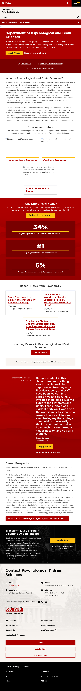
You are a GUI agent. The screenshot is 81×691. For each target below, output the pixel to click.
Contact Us (26, 64)
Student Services (48, 625)
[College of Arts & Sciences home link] (15, 610)
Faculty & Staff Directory (51, 64)
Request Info (40, 655)
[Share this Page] (77, 17)
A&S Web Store (47, 630)
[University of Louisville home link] (6, 3)
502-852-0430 (14, 585)
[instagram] (42, 602)
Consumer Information (49, 676)
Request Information (34, 53)
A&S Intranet (11, 620)
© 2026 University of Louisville (17, 667)
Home (5, 17)
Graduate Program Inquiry (42, 68)
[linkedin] (46, 602)
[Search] (68, 3)
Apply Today (14, 53)
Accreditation (46, 671)
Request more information (49, 452)
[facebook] (39, 602)
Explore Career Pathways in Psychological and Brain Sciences (37, 519)
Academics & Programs (15, 635)
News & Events (11, 625)
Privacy (8, 681)
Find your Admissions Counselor (62, 547)
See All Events (40, 353)
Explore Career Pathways (40, 215)
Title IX (44, 681)
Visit (40, 643)
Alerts (8, 676)
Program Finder (47, 620)
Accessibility (10, 671)
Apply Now (62, 540)
